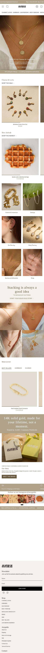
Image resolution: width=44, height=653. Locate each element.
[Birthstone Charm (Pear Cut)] (20, 104)
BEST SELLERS (5, 620)
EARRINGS (4, 603)
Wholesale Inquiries (6, 641)
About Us (4, 629)
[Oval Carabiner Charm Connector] (19, 389)
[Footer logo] (7, 566)
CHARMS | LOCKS (6, 600)
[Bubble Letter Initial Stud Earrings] (20, 156)
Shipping (4, 632)
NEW (3, 617)
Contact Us (4, 643)
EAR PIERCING (5, 606)
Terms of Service (6, 646)
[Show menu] (3, 6)
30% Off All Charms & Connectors (26, 2)
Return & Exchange (6, 635)
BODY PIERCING (6, 609)
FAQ (3, 638)
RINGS (3, 614)
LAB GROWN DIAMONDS (8, 622)
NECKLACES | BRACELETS (8, 611)
